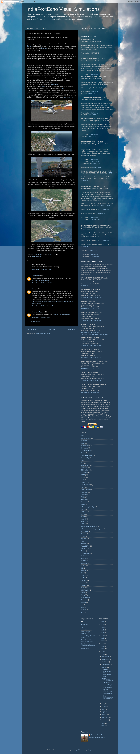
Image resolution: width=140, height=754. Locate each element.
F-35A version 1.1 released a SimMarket (107, 680)
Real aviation (85, 556)
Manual (83, 519)
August (104, 667)
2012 (102, 649)
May (104, 709)
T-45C (83, 575)
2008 (102, 726)
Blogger (90, 750)
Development (85, 465)
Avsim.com (84, 624)
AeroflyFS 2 (84, 440)
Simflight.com (85, 648)
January (105, 720)
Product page (85, 553)
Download (84, 467)
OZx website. (54, 84)
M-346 (83, 516)
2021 (102, 624)
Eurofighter (84, 472)
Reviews (83, 560)
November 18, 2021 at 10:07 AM (42, 306)
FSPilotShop (95, 161)
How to (83, 504)
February (105, 717)
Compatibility (85, 458)
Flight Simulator (86, 489)
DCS (82, 463)
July (103, 703)
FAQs (82, 480)
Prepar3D (84, 543)
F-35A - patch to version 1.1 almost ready (107, 689)
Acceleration (85, 438)
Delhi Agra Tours (37, 312)
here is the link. (68, 97)
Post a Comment (35, 321)
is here (42, 86)
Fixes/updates (85, 485)
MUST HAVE (85, 531)
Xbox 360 (84, 610)
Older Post (71, 329)
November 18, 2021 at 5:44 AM (42, 283)
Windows (84, 600)
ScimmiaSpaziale (96, 735)
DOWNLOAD (92, 93)
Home (52, 329)
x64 (82, 605)
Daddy (34, 289)
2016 (102, 638)
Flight (82, 487)
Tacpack (83, 580)
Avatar (83, 443)
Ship (82, 573)
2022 (102, 622)
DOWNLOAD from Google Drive (91, 286)
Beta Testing (85, 445)
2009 (102, 723)
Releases (84, 558)
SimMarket (94, 74)
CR (82, 460)
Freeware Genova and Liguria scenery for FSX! (106, 673)
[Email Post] (57, 254)
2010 (102, 654)
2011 (102, 651)
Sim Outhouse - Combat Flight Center (88, 644)
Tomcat (83, 585)
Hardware (84, 502)
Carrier (83, 453)
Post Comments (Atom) (43, 333)
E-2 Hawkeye (85, 470)
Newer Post (32, 329)
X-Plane (83, 602)
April (104, 712)
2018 (102, 632)
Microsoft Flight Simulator (89, 526)
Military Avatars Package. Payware (92, 529)
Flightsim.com (85, 627)
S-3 (82, 568)
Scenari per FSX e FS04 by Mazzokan (87, 640)
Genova (29, 46)
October (105, 662)
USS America (85, 590)
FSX (33, 256)
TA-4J (83, 578)
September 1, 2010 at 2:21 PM (42, 269)
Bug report (84, 448)
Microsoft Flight (107, 685)
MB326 (83, 521)
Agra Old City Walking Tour (61, 314)
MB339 (83, 524)
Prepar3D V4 (85, 546)
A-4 (82, 436)
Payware (83, 538)
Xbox (82, 607)
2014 (102, 643)
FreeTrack (84, 492)
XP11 (82, 612)
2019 (102, 630)
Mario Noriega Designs (85, 632)
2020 (102, 627)
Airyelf (77, 750)
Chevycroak (36, 275)
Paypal (83, 536)
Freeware (84, 494)
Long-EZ (83, 511)
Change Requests (86, 455)
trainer (83, 587)
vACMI (83, 592)
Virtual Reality (85, 597)
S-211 (83, 565)
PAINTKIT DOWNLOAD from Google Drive (94, 334)
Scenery (38, 256)
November (106, 659)
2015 (102, 641)
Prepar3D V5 (85, 548)
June (104, 706)
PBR (82, 541)
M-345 (83, 514)
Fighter (83, 482)
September (106, 664)
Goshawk (84, 499)
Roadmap (84, 563)
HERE (110, 173)
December (106, 656)
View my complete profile (97, 737)
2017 (102, 635)
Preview (83, 551)
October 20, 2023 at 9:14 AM (41, 317)
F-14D (83, 475)
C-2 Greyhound (86, 450)
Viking (83, 595)
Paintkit (83, 534)
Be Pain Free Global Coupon (41, 280)
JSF (82, 509)
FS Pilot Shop (95, 219)
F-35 (82, 477)
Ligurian (44, 48)
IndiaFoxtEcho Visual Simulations (63, 9)
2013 (102, 646)
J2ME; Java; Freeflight (88, 507)
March (104, 714)
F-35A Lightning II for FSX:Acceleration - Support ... (107, 697)
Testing (83, 583)
